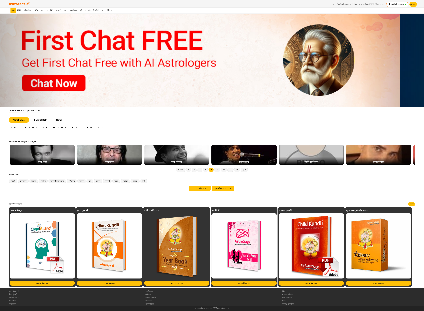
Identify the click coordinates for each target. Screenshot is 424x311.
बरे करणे (59, 10)
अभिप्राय (148, 294)
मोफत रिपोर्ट (49, 10)
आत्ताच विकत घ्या (42, 283)
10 (217, 170)
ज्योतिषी (107, 181)
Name (59, 120)
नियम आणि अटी (287, 298)
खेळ (90, 181)
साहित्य (81, 181)
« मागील (180, 170)
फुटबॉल (135, 181)
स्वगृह (332, 4)
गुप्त (42, 10)
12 (230, 170)
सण (103, 10)
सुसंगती (87, 10)
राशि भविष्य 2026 (356, 4)
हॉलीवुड (43, 181)
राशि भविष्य (339, 4)
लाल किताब (73, 10)
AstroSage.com (223, 308)
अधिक (412, 204)
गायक (116, 181)
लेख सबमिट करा (150, 298)
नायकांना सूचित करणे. (199, 188)
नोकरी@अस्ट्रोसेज (288, 304)
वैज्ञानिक (125, 181)
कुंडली (346, 4)
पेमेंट (283, 291)
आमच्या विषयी (149, 304)
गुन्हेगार (98, 181)
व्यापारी (13, 181)
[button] (32, 60)
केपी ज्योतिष (12, 301)
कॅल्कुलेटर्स (96, 10)
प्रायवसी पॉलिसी (287, 294)
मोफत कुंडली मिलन (15, 291)
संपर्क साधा (148, 301)
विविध (109, 10)
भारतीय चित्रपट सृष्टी (57, 181)
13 (237, 170)
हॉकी (143, 181)
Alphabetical (19, 120)
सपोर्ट (283, 301)
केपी (81, 10)
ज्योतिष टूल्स (149, 291)
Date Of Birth (40, 120)
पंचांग (66, 10)
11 (224, 170)
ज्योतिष (36, 10)
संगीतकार (72, 181)
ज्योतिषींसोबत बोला (397, 4)
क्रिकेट (33, 181)
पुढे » (244, 170)
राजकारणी (23, 181)
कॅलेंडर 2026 (379, 4)
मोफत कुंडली (13, 294)
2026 (19, 10)
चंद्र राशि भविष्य (14, 298)
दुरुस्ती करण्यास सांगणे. (223, 188)
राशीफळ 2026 (368, 4)
